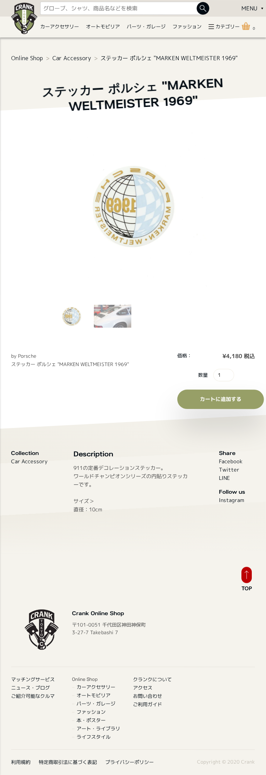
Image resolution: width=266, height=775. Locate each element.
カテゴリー (227, 26)
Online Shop (27, 58)
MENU (249, 8)
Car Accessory (71, 58)
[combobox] (121, 8)
